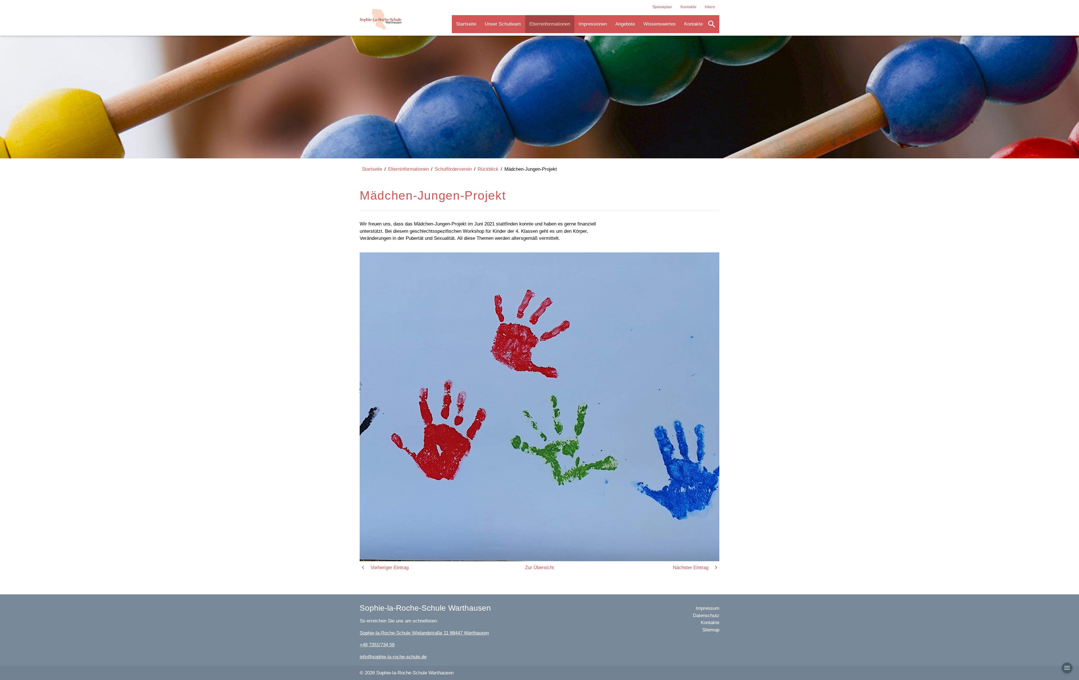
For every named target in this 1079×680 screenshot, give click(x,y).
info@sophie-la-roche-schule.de (393, 657)
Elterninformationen (549, 24)
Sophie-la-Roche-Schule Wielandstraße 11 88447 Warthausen (424, 633)
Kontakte (688, 6)
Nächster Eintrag (690, 567)
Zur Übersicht (539, 567)
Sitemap (710, 630)
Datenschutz (706, 615)
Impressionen (593, 24)
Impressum (707, 608)
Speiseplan (662, 6)
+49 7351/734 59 (377, 644)
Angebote (625, 24)
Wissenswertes (659, 24)
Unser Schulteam (503, 24)
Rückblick (488, 169)
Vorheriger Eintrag (390, 567)
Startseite (466, 24)
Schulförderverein (453, 169)
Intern (710, 6)
